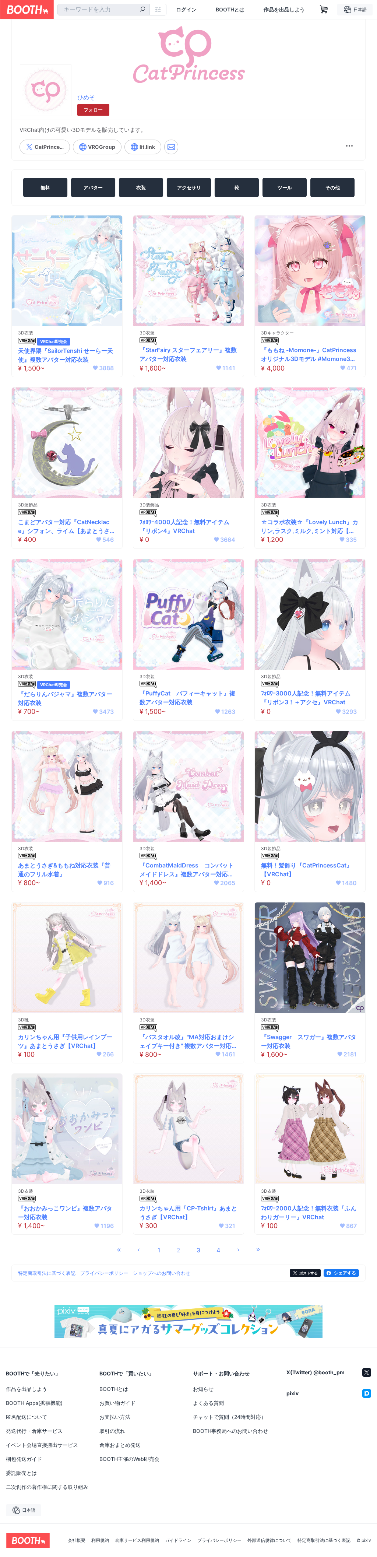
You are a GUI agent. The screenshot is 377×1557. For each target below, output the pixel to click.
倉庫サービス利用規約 (137, 1540)
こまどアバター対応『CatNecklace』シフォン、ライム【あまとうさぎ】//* (64, 526)
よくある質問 (208, 1403)
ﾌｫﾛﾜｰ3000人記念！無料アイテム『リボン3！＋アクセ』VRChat (305, 698)
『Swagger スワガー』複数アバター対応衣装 (308, 1041)
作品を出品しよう (284, 9)
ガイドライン (178, 1540)
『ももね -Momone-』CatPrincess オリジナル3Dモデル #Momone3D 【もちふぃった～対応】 (308, 354)
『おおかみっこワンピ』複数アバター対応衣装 (65, 1212)
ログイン (186, 9)
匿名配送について (26, 1417)
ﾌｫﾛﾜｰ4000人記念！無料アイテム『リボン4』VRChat (184, 526)
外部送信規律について (269, 1540)
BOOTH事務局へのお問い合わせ (230, 1431)
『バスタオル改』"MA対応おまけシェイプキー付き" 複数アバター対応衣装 (188, 1041)
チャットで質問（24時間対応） (229, 1417)
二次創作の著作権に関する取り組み (47, 1487)
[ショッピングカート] (324, 9)
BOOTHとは (230, 9)
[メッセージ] (171, 147)
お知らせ (203, 1389)
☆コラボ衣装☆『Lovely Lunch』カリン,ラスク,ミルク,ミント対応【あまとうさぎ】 (309, 526)
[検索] (142, 10)
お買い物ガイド (117, 1403)
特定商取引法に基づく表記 (323, 1540)
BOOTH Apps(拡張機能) (34, 1403)
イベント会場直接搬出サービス (42, 1445)
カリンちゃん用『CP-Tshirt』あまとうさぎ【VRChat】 (188, 1212)
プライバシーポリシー (219, 1540)
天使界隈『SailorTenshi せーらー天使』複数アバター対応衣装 (65, 355)
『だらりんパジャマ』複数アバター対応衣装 (65, 698)
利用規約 (100, 1540)
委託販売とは (21, 1473)
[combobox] (103, 9)
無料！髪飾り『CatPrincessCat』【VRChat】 (306, 870)
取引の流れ (112, 1431)
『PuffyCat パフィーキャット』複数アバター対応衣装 (187, 698)
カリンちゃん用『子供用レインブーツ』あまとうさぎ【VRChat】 (65, 1041)
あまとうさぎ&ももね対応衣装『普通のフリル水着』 (64, 870)
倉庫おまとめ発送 (120, 1445)
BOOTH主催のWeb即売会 (129, 1459)
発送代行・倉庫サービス (34, 1431)
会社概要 (76, 1540)
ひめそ (86, 97)
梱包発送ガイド (24, 1459)
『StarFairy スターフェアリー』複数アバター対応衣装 (188, 354)
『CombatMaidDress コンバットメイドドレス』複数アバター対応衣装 (187, 870)
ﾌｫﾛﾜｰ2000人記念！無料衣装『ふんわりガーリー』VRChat (308, 1212)
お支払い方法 (114, 1417)
